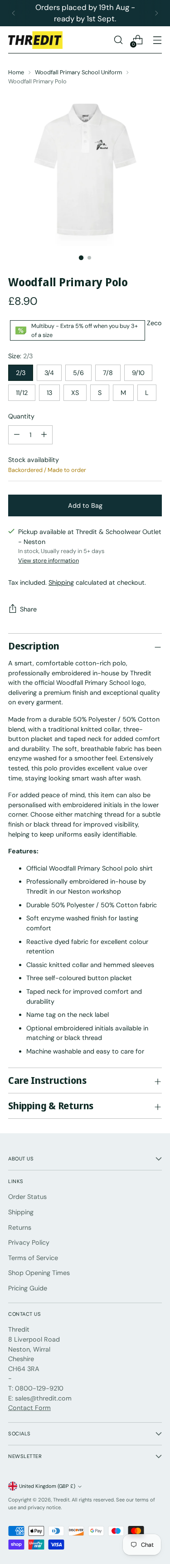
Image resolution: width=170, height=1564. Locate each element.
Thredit (61, 1500)
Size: (20, 356)
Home (16, 72)
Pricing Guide (27, 1288)
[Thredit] (35, 40)
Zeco (154, 323)
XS (75, 393)
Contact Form (29, 1408)
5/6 (78, 373)
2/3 (20, 373)
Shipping (61, 582)
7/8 (108, 373)
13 (49, 393)
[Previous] (14, 13)
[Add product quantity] (17, 435)
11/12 (22, 393)
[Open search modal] (118, 40)
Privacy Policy (28, 1242)
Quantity (21, 416)
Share (28, 609)
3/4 (49, 373)
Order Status (27, 1197)
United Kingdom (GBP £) (47, 1486)
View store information (48, 560)
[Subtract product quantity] (44, 435)
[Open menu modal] (157, 40)
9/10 (138, 373)
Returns (19, 1227)
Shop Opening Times (39, 1273)
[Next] (156, 13)
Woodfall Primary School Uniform (78, 72)
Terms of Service (33, 1258)
